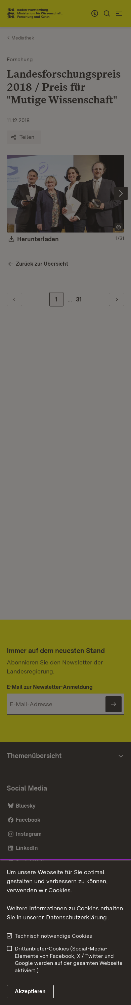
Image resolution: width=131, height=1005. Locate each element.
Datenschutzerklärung (76, 917)
